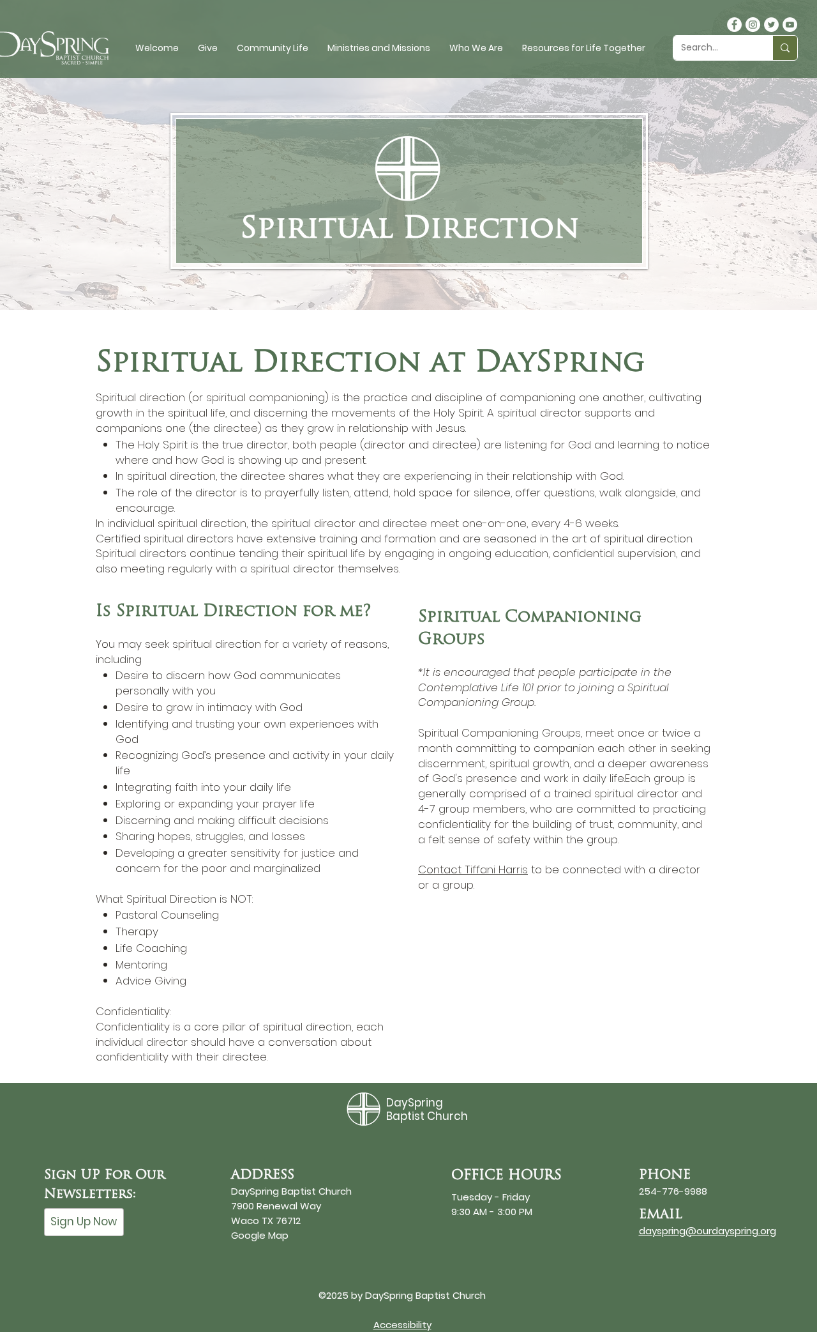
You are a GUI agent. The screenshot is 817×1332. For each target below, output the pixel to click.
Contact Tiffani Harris (473, 869)
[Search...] (784, 48)
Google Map (260, 1235)
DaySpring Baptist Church (427, 1109)
